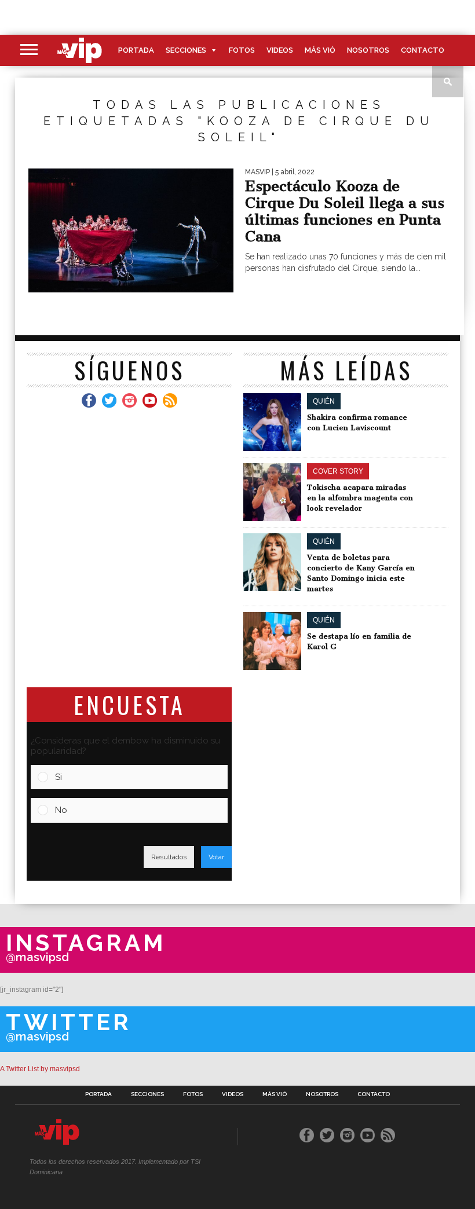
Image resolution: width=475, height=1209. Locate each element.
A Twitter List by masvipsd (40, 1069)
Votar (216, 857)
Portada (136, 50)
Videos (279, 50)
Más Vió (320, 50)
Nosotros (368, 50)
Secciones (186, 50)
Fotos (242, 50)
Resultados (169, 857)
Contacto (422, 50)
